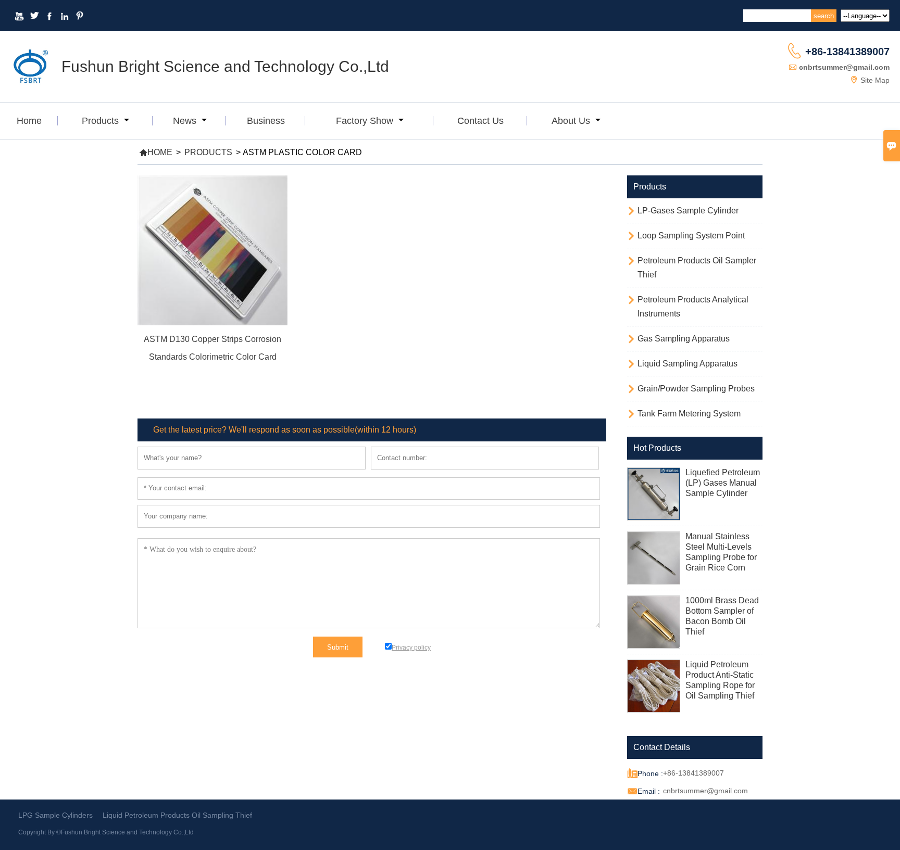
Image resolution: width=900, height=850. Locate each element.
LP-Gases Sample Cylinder (688, 210)
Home (29, 121)
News (186, 121)
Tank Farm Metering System (689, 413)
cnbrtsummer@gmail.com (844, 67)
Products (101, 121)
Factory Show (366, 121)
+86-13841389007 (847, 51)
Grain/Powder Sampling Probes (696, 388)
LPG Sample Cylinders (55, 815)
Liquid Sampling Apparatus (688, 363)
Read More (213, 371)
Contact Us (480, 121)
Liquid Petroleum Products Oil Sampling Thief (177, 815)
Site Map (875, 80)
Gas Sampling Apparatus (684, 338)
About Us (572, 121)
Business (266, 121)
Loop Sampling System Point (691, 235)
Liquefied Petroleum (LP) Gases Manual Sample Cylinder (722, 483)
